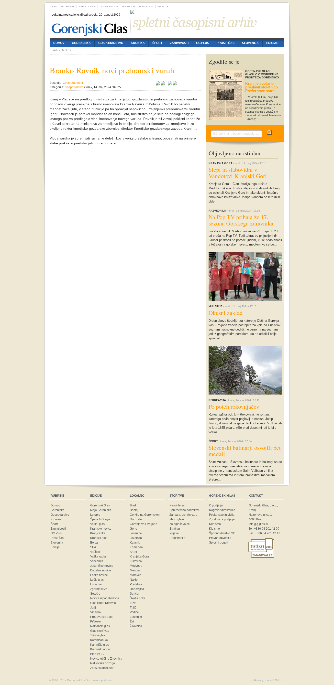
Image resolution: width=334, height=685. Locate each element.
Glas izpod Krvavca (103, 603)
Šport (157, 43)
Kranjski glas (98, 538)
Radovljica (137, 589)
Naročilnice (87, 6)
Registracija (177, 538)
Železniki (136, 617)
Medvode (136, 565)
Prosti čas (225, 43)
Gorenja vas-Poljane (143, 524)
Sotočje (95, 593)
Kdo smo (215, 524)
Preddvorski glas (101, 617)
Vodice (134, 612)
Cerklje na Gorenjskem (145, 514)
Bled (133, 505)
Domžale (136, 519)
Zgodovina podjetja (222, 519)
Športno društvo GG (222, 533)
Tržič (133, 607)
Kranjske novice (100, 528)
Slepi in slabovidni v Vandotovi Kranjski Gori (238, 173)
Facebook (68, 6)
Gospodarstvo (110, 43)
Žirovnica (136, 626)
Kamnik (135, 542)
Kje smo (214, 528)
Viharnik (95, 612)
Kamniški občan (100, 649)
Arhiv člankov (62, 50)
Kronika (138, 43)
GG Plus (202, 43)
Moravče (135, 575)
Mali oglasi (176, 519)
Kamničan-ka (99, 640)
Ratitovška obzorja (102, 663)
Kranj (133, 552)
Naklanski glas (100, 626)
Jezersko (136, 538)
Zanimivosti (179, 43)
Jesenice (136, 533)
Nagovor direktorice (222, 510)
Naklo (134, 579)
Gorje (133, 528)
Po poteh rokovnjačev (234, 406)
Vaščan (95, 552)
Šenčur (134, 593)
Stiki (93, 547)
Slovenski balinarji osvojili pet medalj (245, 451)
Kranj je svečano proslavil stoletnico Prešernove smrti (261, 87)
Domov (58, 43)
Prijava (174, 533)
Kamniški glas (99, 644)
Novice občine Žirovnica (106, 658)
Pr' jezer (95, 621)
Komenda (136, 547)
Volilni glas (97, 524)
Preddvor (136, 584)
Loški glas (97, 579)
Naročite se (177, 505)
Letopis (95, 514)
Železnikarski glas (102, 668)
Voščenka (96, 561)
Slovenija (250, 43)
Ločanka (96, 584)
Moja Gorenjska (100, 510)
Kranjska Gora (139, 556)
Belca (94, 542)
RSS (54, 6)
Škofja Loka (137, 598)
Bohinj (134, 510)
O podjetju (216, 505)
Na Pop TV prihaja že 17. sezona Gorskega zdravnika (241, 220)
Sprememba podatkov (184, 510)
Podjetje (128, 6)
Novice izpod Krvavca (104, 598)
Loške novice (99, 575)
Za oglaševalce (179, 524)
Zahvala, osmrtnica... (183, 514)
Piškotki (163, 6)
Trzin (133, 603)
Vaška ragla (98, 556)
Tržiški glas (97, 635)
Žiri (132, 621)
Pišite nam (146, 6)
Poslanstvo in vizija (221, 514)
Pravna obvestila (220, 538)
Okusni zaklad (226, 313)
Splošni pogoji (218, 542)
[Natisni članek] (175, 84)
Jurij (93, 607)
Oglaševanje (109, 6)
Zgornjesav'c (98, 589)
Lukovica (136, 561)
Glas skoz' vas (99, 630)
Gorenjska (81, 43)
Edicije (272, 43)
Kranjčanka (97, 533)
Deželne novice (100, 570)
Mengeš (135, 570)
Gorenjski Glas (100, 505)
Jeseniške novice (101, 565)
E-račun (174, 528)
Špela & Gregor (100, 519)
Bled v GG (97, 654)
